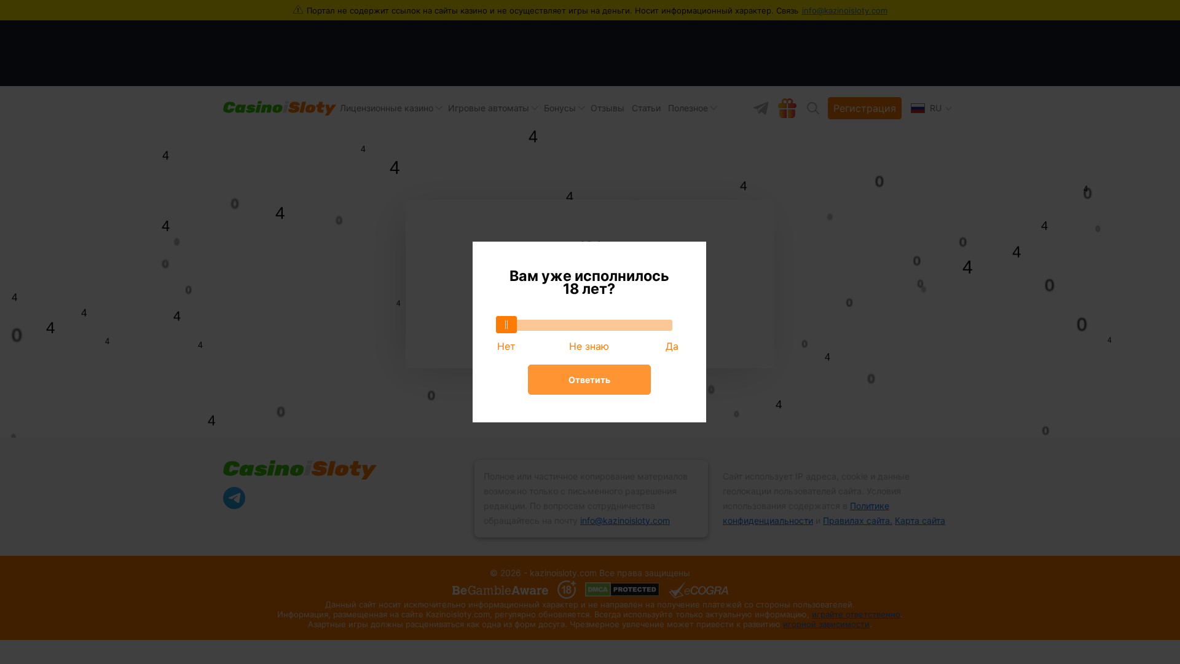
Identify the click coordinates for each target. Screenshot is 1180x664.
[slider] (506, 324)
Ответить (589, 379)
